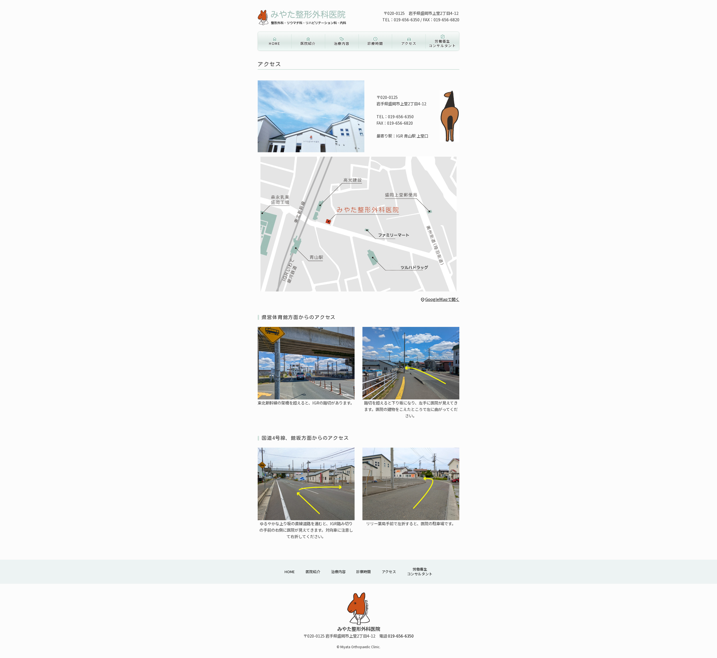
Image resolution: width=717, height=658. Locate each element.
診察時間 (363, 571)
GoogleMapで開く (439, 299)
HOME (274, 41)
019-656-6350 (401, 636)
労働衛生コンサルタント (419, 571)
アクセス (408, 41)
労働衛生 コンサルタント (442, 41)
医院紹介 (308, 41)
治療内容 (341, 41)
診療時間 (375, 41)
